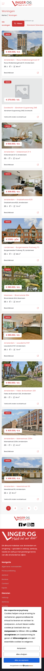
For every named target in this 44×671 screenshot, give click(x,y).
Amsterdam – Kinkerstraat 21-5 (17, 152)
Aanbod (5, 575)
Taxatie (5, 606)
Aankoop (5, 602)
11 (28, 508)
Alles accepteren (22, 660)
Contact (5, 583)
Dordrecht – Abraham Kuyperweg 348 (20, 107)
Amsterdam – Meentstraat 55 (17, 486)
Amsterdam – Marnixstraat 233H (18, 438)
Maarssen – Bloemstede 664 (16, 295)
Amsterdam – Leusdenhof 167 (17, 343)
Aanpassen (21, 648)
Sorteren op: (29, 21)
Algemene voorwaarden (11, 566)
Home (4, 15)
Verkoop (5, 597)
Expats (4, 588)
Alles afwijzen (21, 654)
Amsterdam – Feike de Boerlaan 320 (20, 390)
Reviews (5, 579)
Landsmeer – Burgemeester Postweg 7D (21, 247)
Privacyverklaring (8, 571)
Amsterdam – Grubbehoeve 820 (18, 199)
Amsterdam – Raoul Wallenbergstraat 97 (22, 60)
